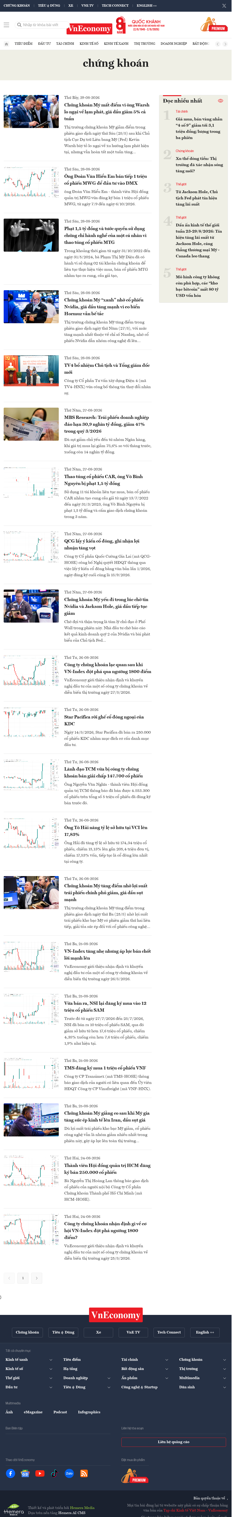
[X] (224, 5)
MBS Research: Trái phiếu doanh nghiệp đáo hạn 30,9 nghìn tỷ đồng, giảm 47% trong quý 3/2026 (106, 424)
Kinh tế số (89, 43)
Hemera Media (82, 1508)
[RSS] (84, 1473)
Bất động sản (205, 43)
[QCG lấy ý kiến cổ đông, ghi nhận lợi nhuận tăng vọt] (31, 546)
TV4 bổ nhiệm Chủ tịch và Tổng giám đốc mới (107, 369)
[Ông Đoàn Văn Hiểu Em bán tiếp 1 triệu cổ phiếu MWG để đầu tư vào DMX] (31, 182)
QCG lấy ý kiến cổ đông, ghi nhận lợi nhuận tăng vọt (101, 545)
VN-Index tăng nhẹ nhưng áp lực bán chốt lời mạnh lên (107, 955)
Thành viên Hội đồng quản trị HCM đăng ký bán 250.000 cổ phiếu (107, 1169)
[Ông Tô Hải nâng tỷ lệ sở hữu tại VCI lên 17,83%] (31, 833)
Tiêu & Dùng (49, 5)
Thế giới (181, 184)
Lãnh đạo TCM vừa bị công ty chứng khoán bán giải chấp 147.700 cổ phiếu (103, 773)
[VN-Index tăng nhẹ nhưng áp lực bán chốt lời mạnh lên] (31, 956)
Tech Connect (115, 5)
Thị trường (144, 43)
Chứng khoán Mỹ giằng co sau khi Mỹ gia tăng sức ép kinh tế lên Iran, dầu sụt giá (107, 1117)
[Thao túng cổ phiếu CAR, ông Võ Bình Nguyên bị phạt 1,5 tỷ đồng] (31, 482)
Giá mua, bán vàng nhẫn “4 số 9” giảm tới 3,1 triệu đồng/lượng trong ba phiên (199, 128)
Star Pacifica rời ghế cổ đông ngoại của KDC (104, 720)
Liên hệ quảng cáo (173, 1442)
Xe (70, 5)
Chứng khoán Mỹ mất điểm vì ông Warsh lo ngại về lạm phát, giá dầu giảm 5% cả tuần (106, 112)
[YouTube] (40, 1473)
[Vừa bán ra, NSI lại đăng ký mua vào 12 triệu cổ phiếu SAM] (31, 1009)
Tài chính (65, 43)
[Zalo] (69, 1473)
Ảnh (9, 1412)
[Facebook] (11, 1473)
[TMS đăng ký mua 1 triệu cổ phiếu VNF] (31, 1073)
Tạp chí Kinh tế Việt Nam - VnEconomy (195, 1510)
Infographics (89, 1412)
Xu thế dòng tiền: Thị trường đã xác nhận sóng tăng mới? (199, 165)
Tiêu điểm (24, 43)
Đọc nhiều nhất (182, 101)
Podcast (60, 1412)
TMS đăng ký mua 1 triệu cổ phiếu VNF (105, 1068)
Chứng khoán (17, 5)
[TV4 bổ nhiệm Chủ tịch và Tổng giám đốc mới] (31, 370)
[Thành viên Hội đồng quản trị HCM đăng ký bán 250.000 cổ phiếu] (31, 1170)
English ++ (147, 5)
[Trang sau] (36, 1278)
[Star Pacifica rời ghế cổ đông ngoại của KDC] (31, 722)
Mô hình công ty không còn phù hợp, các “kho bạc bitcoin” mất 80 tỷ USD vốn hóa (198, 286)
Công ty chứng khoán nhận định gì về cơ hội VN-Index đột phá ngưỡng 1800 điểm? (105, 1231)
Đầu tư (44, 43)
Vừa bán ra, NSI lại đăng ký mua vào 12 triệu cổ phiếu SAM (105, 1007)
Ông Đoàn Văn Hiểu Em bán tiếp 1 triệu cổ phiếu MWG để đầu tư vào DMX (105, 180)
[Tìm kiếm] (19, 25)
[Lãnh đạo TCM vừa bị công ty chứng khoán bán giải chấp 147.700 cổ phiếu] (31, 774)
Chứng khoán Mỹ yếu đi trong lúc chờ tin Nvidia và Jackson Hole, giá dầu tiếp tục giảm (106, 607)
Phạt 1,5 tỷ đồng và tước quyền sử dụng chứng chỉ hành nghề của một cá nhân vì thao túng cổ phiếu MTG (105, 236)
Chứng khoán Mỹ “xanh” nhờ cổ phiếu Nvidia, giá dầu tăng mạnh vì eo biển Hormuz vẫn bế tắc (103, 307)
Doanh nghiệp (174, 43)
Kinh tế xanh (116, 43)
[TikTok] (55, 1473)
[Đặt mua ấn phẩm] (214, 24)
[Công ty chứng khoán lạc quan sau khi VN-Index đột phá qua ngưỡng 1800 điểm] (31, 670)
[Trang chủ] (6, 44)
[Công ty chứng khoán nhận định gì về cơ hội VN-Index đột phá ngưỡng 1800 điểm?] (31, 1229)
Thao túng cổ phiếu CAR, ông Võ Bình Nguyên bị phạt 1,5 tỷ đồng (103, 480)
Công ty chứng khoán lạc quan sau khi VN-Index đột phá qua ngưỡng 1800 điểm (107, 668)
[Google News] (25, 1473)
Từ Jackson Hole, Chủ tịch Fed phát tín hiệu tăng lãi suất (197, 198)
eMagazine (33, 1412)
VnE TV (87, 5)
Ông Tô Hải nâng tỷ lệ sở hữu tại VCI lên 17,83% (105, 831)
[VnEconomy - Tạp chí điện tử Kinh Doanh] (116, 1315)
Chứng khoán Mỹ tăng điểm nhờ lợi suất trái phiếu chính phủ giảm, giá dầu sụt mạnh (105, 893)
